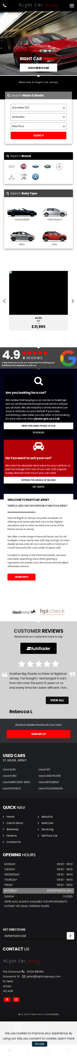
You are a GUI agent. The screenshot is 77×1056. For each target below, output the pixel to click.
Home (10, 817)
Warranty (13, 829)
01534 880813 (35, 972)
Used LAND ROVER (49, 776)
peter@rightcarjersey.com (43, 976)
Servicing (47, 829)
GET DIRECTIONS (14, 929)
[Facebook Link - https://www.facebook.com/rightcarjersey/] (7, 999)
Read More (17, 692)
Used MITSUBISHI (48, 782)
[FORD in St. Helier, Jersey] (35, 166)
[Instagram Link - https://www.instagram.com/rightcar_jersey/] (16, 999)
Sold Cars (47, 823)
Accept (39, 1043)
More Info (21, 577)
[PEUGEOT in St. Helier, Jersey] (23, 177)
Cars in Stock (15, 823)
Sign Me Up (38, 734)
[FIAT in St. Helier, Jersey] (23, 166)
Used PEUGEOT (12, 788)
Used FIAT (44, 769)
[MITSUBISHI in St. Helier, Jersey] (11, 177)
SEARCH (38, 135)
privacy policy (52, 1014)
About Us (47, 817)
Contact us (14, 842)
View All (57, 700)
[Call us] (4, 6)
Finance (12, 836)
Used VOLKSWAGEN (50, 788)
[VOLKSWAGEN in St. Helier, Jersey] (35, 177)
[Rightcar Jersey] (22, 964)
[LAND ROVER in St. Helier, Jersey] (47, 166)
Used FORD (9, 776)
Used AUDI (9, 769)
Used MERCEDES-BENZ (16, 782)
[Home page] (38, 5)
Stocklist (38, 432)
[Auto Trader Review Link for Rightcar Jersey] (38, 648)
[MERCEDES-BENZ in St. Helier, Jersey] (59, 166)
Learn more (66, 1038)
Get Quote (38, 487)
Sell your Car (49, 836)
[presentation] (4, 300)
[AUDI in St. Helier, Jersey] (11, 166)
